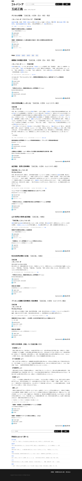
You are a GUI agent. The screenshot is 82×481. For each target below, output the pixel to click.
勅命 (32, 111)
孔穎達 (36, 66)
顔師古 (28, 22)
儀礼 (53, 126)
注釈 (16, 22)
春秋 (56, 120)
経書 (20, 24)
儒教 (33, 55)
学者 (37, 117)
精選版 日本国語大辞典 (19, 60)
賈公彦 (29, 126)
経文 (62, 115)
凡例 (30, 26)
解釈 (22, 24)
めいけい (59, 128)
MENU (13, 1)
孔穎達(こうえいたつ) (22, 225)
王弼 (32, 68)
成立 (49, 22)
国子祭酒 (18, 55)
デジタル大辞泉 (17, 15)
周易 (22, 68)
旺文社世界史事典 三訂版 (20, 256)
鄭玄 (22, 70)
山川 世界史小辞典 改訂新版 (21, 217)
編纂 (32, 118)
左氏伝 (59, 120)
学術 (46, 113)
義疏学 (23, 55)
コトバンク (17, 4)
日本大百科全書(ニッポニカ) (21, 103)
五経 (13, 22)
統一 (42, 115)
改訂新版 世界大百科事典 (21, 166)
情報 (28, 26)
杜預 (51, 70)
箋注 (15, 124)
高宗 (17, 126)
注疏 (19, 66)
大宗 (14, 113)
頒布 (49, 111)
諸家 (17, 24)
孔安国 (60, 22)
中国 (13, 66)
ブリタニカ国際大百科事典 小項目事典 (25, 301)
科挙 (45, 24)
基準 (22, 72)
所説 (37, 55)
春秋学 (28, 55)
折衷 (26, 24)
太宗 (36, 22)
